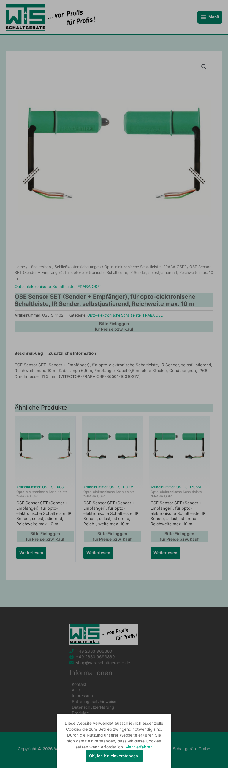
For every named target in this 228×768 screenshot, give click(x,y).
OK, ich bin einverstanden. (114, 755)
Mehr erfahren (139, 747)
